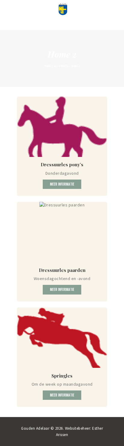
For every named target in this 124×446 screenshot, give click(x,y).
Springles (62, 375)
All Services (61, 66)
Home (47, 66)
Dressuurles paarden (62, 270)
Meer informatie (62, 184)
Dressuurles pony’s (62, 164)
